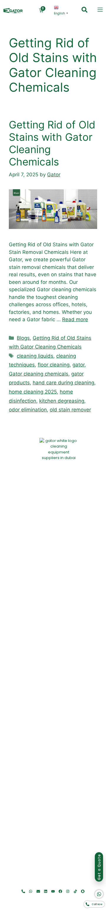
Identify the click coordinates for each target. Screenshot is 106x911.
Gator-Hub (73, 885)
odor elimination (28, 410)
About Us (29, 885)
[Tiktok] (75, 891)
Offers (50, 885)
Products (40, 885)
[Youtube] (53, 891)
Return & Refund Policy (18, 900)
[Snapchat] (82, 891)
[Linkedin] (45, 891)
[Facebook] (60, 891)
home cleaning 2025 (33, 392)
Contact (84, 885)
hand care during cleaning (63, 383)
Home (20, 885)
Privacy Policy (48, 900)
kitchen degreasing (61, 401)
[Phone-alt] (23, 891)
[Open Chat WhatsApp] (99, 894)
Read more (75, 319)
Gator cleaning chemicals (38, 374)
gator (78, 365)
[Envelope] (38, 891)
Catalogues (61, 885)
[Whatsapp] (31, 891)
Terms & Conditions (76, 900)
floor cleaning (53, 365)
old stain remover (70, 410)
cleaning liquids (35, 356)
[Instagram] (68, 891)
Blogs (23, 338)
